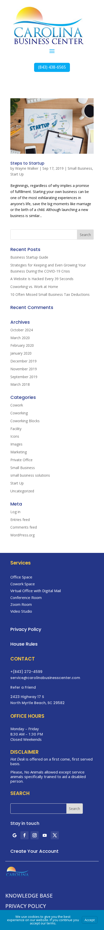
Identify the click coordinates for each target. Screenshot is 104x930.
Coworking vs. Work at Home (34, 286)
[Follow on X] (55, 835)
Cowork (16, 405)
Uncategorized (22, 491)
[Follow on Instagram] (35, 835)
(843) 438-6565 (52, 67)
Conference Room (26, 597)
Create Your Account (34, 851)
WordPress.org (22, 535)
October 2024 (21, 329)
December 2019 (23, 361)
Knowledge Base (29, 896)
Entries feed (20, 519)
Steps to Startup (27, 163)
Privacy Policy (25, 906)
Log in (15, 511)
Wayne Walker (26, 168)
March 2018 (20, 384)
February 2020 (22, 345)
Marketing (18, 452)
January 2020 (21, 353)
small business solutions (30, 475)
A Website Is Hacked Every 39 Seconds (41, 278)
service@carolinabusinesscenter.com (45, 677)
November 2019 (23, 368)
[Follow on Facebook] (24, 835)
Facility (15, 428)
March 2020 (20, 337)
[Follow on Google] (14, 835)
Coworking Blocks (25, 420)
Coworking (19, 413)
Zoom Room (21, 604)
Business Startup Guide (29, 257)
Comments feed (23, 527)
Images (16, 444)
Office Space (21, 576)
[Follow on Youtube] (45, 835)
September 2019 (23, 376)
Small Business (80, 168)
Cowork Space (22, 583)
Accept (90, 920)
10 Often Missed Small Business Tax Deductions (50, 294)
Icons (14, 436)
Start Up (17, 174)
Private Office (21, 459)
